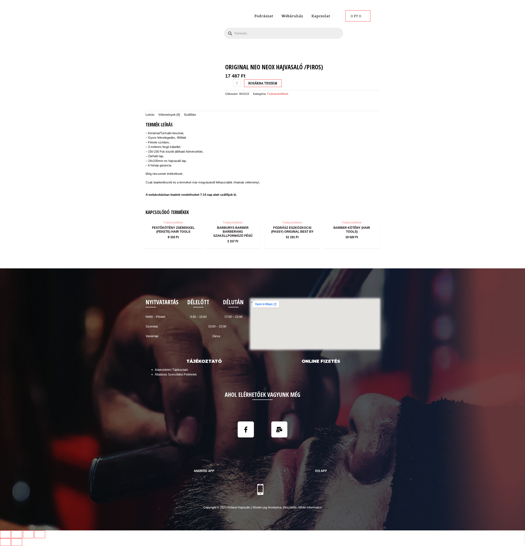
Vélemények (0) (169, 114)
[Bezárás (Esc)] (5, 534)
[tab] (150, 115)
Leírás (150, 114)
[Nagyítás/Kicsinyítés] (39, 534)
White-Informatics (310, 507)
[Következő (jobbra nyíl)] (16, 542)
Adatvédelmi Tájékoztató (171, 369)
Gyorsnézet (173, 214)
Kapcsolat (320, 16)
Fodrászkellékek (277, 93)
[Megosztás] (16, 534)
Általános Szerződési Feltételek (176, 374)
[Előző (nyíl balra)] (5, 542)
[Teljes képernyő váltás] (28, 534)
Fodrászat (263, 16)
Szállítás (190, 114)
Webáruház (292, 16)
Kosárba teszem (262, 83)
